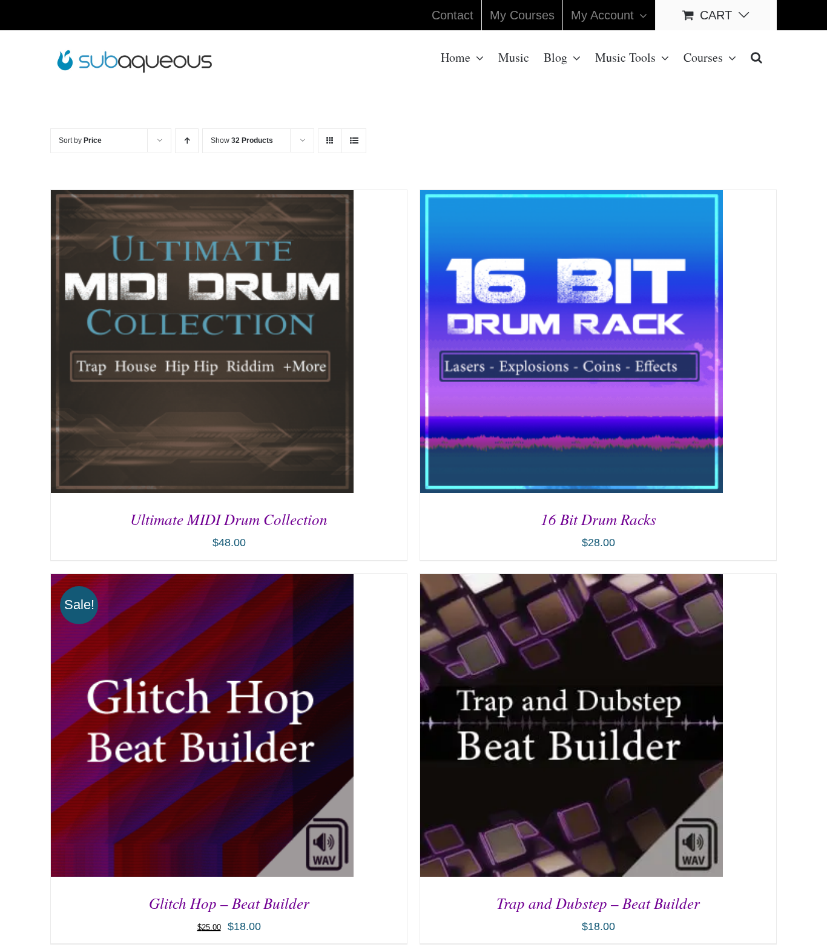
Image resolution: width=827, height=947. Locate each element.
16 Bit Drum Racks (598, 519)
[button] (756, 56)
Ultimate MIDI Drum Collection (229, 519)
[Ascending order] (187, 140)
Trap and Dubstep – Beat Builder (598, 903)
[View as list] (354, 141)
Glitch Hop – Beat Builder (229, 903)
